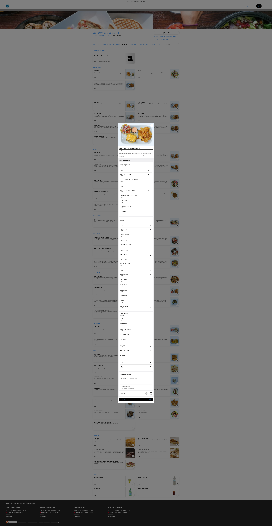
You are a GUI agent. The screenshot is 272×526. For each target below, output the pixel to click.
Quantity (122, 393)
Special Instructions (125, 374)
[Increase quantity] (151, 393)
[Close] (151, 125)
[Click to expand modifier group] (151, 169)
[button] (136, 134)
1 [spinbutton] (148, 393)
